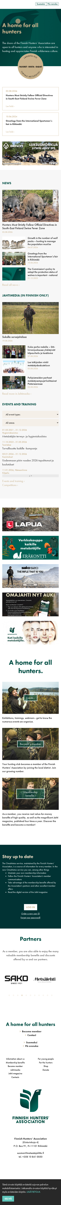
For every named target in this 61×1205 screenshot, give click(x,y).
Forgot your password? (30, 917)
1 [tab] (9, 996)
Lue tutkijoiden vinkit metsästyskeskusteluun (39, 364)
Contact (30, 1035)
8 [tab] (39, 996)
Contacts (15, 1077)
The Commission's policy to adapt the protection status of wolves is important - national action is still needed (43, 273)
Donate (46, 1069)
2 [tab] (14, 996)
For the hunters (45, 1062)
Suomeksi (41, 3)
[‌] (27, 1168)
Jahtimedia (15, 1069)
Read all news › (11, 285)
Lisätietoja (33, 1191)
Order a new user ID (30, 913)
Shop (46, 1066)
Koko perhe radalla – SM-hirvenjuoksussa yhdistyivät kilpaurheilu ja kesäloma (41, 350)
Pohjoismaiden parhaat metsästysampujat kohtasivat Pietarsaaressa (42, 380)
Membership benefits (15, 1062)
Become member (15, 1066)
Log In (30, 907)
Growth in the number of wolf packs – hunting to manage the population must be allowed (43, 242)
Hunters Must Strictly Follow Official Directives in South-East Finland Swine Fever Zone (29, 97)
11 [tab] (52, 996)
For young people (46, 1058)
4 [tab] (22, 996)
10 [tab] (48, 996)
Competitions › (10, 485)
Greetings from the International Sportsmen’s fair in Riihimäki (29, 122)
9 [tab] (43, 996)
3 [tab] (18, 996)
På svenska (52, 3)
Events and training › (13, 481)
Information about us (15, 1058)
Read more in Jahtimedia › (16, 393)
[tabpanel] (16, 982)
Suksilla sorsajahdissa (14, 337)
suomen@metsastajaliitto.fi (30, 1153)
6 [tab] (31, 996)
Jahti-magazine (15, 1073)
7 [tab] (35, 996)
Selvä (8, 1198)
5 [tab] (26, 996)
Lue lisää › (10, 106)
